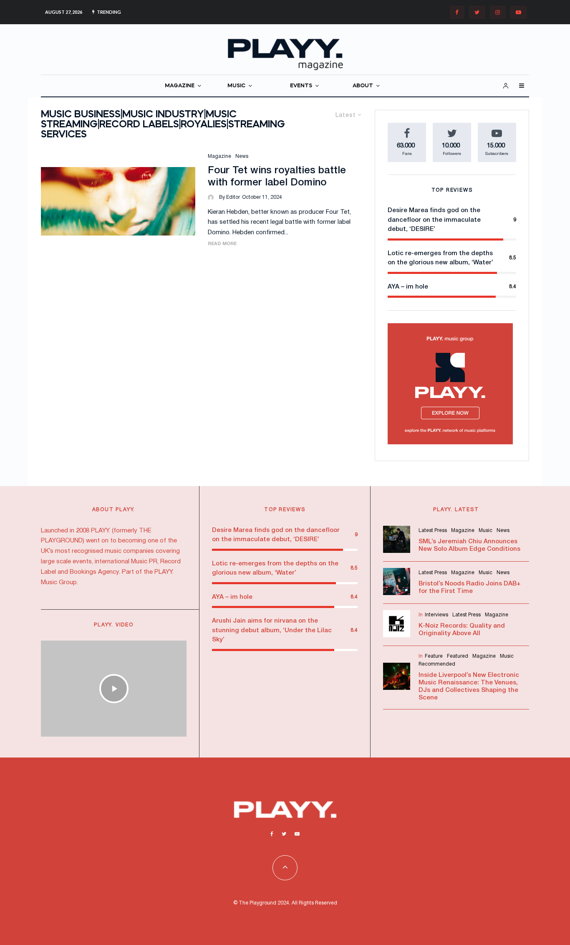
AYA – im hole (408, 287)
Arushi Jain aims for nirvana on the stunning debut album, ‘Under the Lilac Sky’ (272, 630)
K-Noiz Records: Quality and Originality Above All (462, 629)
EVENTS (301, 86)
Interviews (436, 615)
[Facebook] (456, 12)
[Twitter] (477, 12)
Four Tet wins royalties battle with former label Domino (277, 176)
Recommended (437, 664)
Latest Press (433, 530)
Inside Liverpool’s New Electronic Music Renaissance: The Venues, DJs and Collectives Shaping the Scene (469, 686)
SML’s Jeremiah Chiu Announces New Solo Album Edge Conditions (469, 545)
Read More (222, 244)
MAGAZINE (179, 86)
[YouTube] (518, 12)
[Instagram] (497, 12)
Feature (434, 656)
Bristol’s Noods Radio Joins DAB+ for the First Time (470, 587)
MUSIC (236, 86)
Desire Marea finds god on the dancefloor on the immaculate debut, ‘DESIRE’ (434, 220)
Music (485, 530)
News (241, 156)
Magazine (219, 156)
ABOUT (363, 86)
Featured (457, 656)
